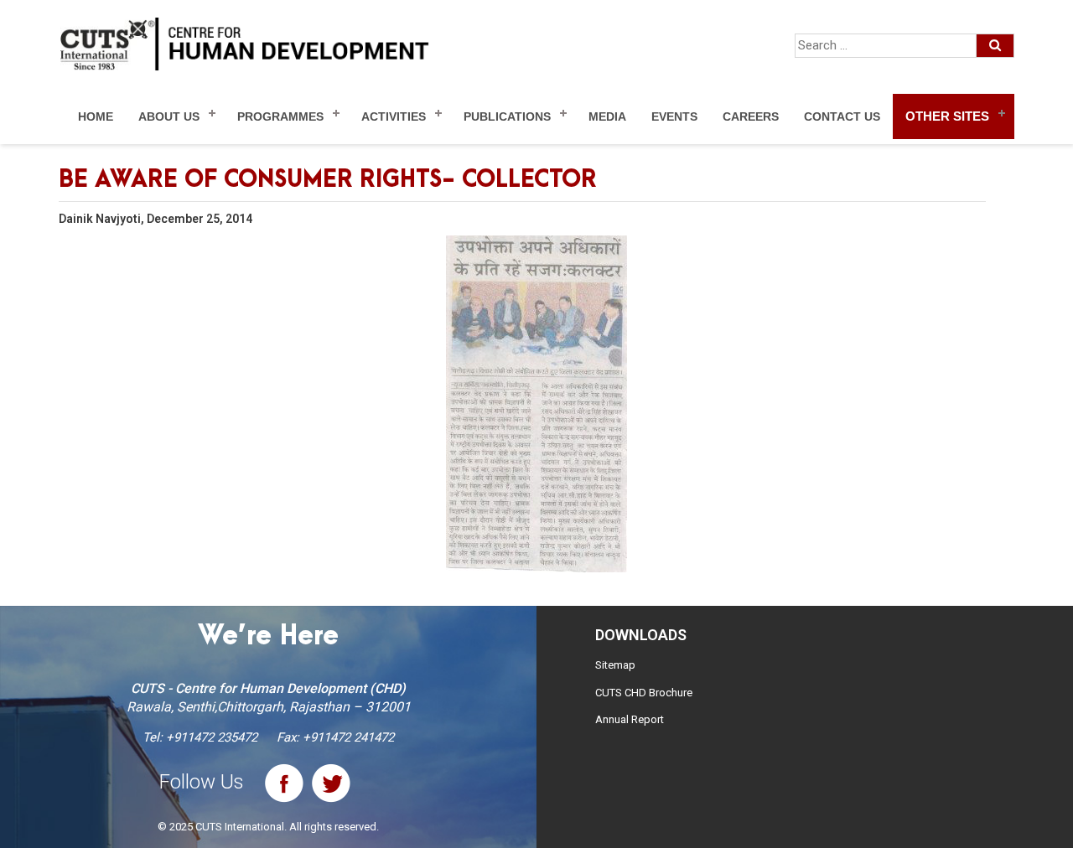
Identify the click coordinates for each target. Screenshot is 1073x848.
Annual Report (629, 719)
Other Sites (947, 116)
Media (607, 116)
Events (674, 116)
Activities (393, 116)
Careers (751, 116)
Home (95, 116)
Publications (507, 116)
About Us (169, 116)
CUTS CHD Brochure (643, 692)
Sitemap (615, 665)
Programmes (280, 116)
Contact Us (842, 116)
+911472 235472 (211, 737)
